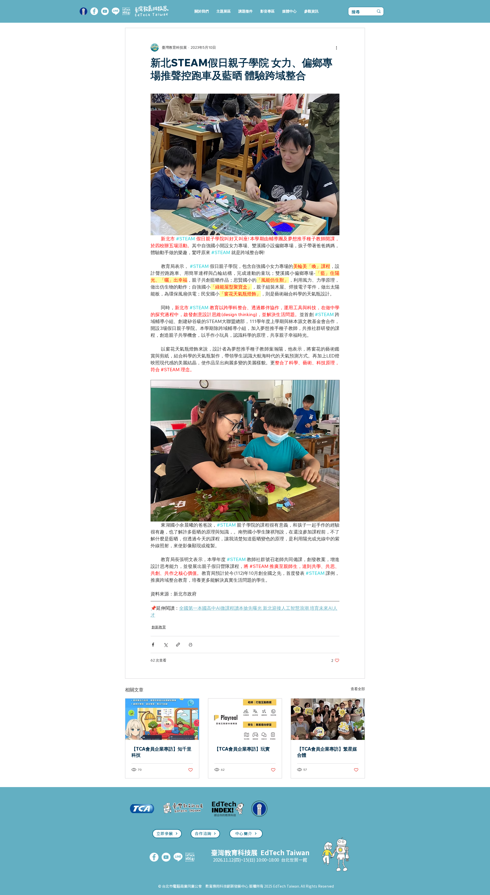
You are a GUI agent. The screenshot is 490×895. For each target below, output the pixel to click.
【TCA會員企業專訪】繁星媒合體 (327, 752)
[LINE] (115, 11)
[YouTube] (105, 11)
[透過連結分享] (178, 644)
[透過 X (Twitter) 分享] (165, 644)
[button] (224, 11)
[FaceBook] (94, 11)
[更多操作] (336, 47)
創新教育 (159, 627)
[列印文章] (190, 644)
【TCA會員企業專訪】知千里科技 (161, 752)
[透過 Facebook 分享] (153, 644)
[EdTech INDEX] (126, 11)
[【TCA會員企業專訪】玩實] (245, 719)
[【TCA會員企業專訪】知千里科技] (162, 719)
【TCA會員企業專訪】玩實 (242, 749)
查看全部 (358, 689)
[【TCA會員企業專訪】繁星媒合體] (328, 719)
